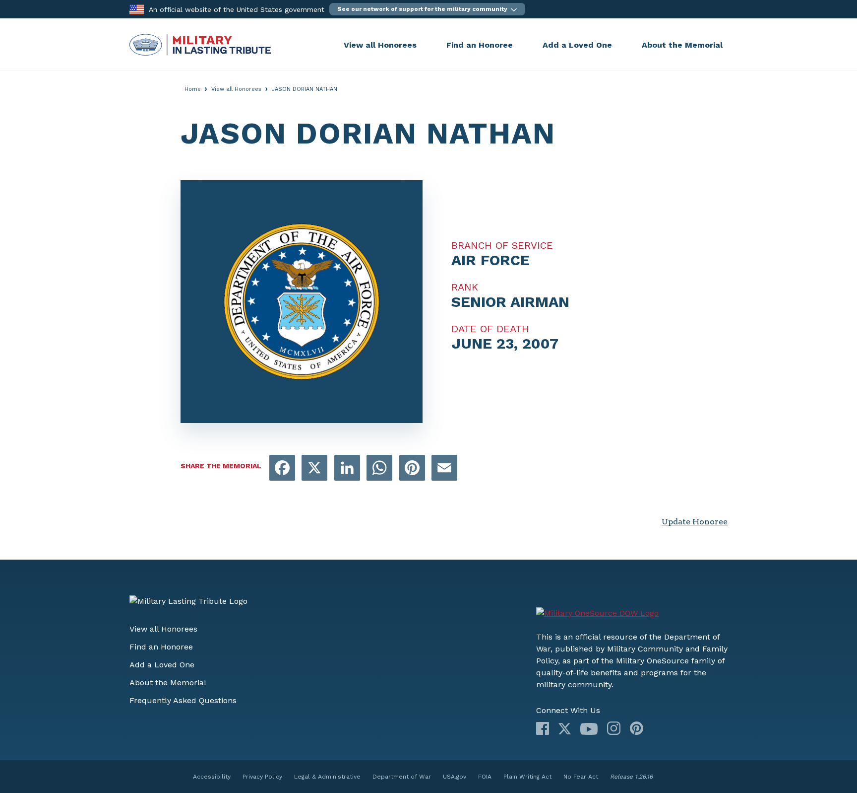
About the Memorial (682, 45)
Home (192, 89)
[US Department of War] (597, 613)
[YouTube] (589, 729)
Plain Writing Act (527, 776)
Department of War (401, 776)
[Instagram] (613, 728)
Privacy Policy (262, 776)
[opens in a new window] (282, 468)
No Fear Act (580, 776)
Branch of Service (502, 245)
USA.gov (454, 776)
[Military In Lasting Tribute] (234, 45)
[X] (564, 728)
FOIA (484, 776)
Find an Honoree (479, 45)
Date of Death (490, 329)
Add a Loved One (577, 45)
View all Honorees (380, 45)
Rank (464, 287)
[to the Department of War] (136, 8)
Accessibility (212, 776)
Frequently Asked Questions (183, 700)
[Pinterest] (636, 728)
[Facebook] (542, 728)
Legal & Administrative (327, 776)
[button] (427, 9)
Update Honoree (695, 521)
